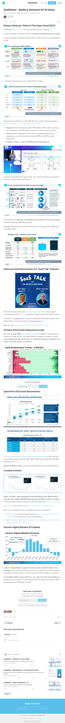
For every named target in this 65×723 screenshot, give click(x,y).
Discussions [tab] (16, 654)
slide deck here (17, 29)
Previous (9, 623)
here (50, 29)
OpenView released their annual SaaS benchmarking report (25, 456)
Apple (17, 325)
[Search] (42, 2)
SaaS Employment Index (30, 334)
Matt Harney (10, 16)
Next (56, 623)
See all (7, 693)
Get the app (39, 718)
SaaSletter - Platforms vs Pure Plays (17, 659)
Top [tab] (5, 654)
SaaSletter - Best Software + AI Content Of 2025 (21, 670)
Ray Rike (23, 314)
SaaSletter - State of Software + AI (16, 682)
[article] (32, 662)
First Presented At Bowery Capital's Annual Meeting (18, 685)
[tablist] (10, 634)
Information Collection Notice (32, 605)
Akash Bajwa (14, 520)
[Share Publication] (45, 2)
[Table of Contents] (2, 361)
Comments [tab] (7, 634)
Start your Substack (29, 718)
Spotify (22, 325)
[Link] (1, 25)
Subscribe (52, 3)
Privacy (31, 715)
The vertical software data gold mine (39, 506)
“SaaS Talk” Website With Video (37, 325)
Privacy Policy (44, 605)
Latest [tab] (9, 654)
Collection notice (41, 715)
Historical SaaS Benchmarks (35, 312)
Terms (35, 715)
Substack (26, 721)
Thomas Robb (11, 514)
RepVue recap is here (53, 501)
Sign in (60, 3)
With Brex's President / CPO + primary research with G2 (19, 661)
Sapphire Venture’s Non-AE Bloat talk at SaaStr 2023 (22, 123)
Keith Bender (8, 506)
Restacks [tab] (14, 634)
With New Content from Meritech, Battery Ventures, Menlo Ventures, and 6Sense (23, 673)
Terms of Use (40, 604)
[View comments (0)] (10, 21)
